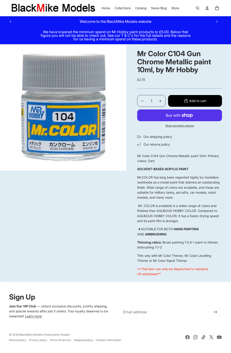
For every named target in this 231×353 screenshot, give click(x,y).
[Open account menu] (207, 8)
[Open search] (198, 8)
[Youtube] (219, 337)
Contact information (108, 340)
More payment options (180, 125)
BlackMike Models (31, 334)
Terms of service (60, 340)
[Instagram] (195, 337)
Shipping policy (83, 340)
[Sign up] (215, 312)
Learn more (33, 316)
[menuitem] (175, 8)
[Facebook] (187, 337)
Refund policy (17, 340)
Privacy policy (38, 340)
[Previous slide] (11, 21)
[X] (211, 337)
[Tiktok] (203, 337)
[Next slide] (217, 21)
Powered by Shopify (57, 334)
